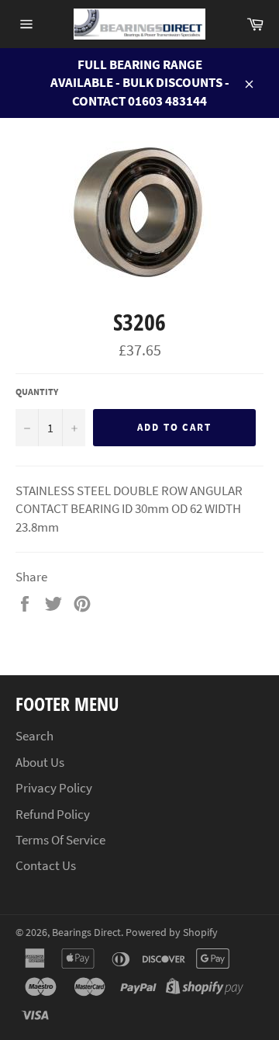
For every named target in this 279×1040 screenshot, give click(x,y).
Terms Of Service (60, 839)
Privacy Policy (54, 787)
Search (34, 735)
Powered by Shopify (172, 932)
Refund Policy (53, 814)
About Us (40, 762)
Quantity (37, 391)
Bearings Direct (86, 932)
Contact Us (46, 865)
